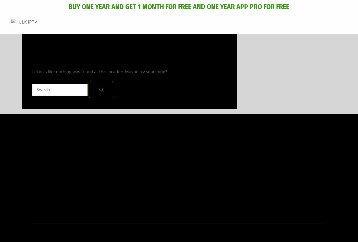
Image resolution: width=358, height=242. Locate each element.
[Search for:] (60, 90)
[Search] (101, 89)
